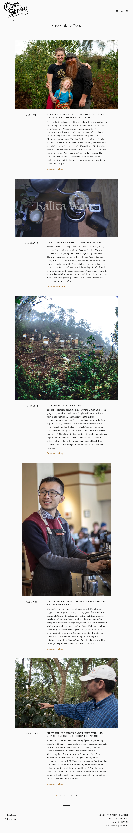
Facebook (11, 814)
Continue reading (55, 168)
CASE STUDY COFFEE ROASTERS (113, 814)
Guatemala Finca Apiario (64, 405)
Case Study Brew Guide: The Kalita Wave (75, 242)
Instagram (11, 819)
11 (71, 796)
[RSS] (80, 26)
